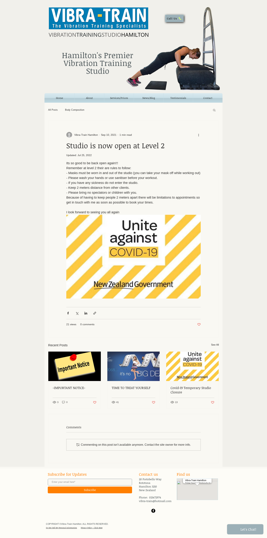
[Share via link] (94, 313)
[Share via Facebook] (68, 313)
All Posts (53, 109)
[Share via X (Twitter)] (77, 313)
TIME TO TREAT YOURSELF (131, 388)
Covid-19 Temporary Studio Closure (191, 390)
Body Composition (74, 109)
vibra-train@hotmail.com (155, 501)
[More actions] (198, 135)
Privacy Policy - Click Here (91, 527)
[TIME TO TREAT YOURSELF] (133, 366)
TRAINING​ (99, 34)
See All (215, 344)
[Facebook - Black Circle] (153, 511)
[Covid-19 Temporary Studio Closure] (192, 366)
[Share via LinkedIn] (86, 313)
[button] (214, 109)
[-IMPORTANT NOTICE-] (74, 366)
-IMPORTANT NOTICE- (69, 388)
